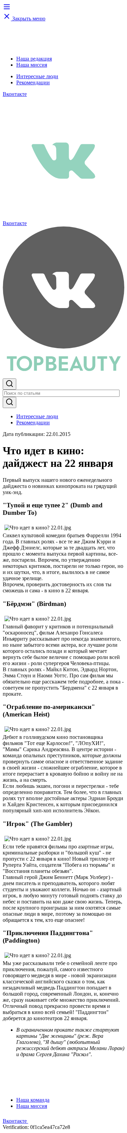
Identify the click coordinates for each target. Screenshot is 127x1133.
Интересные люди (37, 76)
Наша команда (32, 1100)
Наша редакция (34, 59)
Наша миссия (31, 65)
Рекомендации (33, 82)
